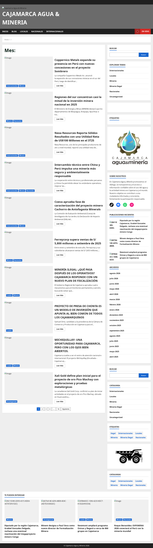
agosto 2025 (115, 336)
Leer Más (60, 85)
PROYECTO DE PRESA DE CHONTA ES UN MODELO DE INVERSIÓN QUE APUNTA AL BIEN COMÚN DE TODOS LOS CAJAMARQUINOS (28, 317)
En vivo (145, 31)
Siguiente (65, 409)
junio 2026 (114, 284)
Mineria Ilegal (116, 86)
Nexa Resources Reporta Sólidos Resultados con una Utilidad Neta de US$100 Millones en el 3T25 (28, 142)
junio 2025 (114, 346)
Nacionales (37, 31)
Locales (24, 31)
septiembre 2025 (117, 330)
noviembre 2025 (117, 320)
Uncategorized (12, 401)
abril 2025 (114, 357)
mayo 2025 (114, 351)
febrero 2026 (115, 304)
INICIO (5, 31)
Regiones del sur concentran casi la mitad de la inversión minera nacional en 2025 (28, 108)
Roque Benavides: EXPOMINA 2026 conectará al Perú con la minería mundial (129, 528)
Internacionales (54, 31)
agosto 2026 (115, 273)
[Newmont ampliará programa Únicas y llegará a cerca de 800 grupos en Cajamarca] (95, 511)
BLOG (14, 31)
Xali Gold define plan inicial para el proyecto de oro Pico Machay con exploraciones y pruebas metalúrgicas (28, 388)
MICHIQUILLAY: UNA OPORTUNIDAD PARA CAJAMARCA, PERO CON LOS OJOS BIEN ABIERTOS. (28, 352)
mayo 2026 (114, 289)
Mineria (22, 86)
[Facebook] (118, 205)
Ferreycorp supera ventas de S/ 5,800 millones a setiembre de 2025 (28, 247)
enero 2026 (114, 310)
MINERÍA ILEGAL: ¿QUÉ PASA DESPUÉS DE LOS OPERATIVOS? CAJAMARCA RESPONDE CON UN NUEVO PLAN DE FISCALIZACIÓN (28, 282)
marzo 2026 (115, 299)
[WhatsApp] (125, 205)
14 (58, 409)
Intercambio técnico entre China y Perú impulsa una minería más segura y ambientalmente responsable (28, 177)
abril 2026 (114, 294)
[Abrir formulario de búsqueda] (132, 31)
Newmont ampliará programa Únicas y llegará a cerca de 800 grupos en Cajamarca (133, 255)
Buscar (113, 48)
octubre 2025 (115, 325)
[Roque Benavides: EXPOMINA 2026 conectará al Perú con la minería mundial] (131, 511)
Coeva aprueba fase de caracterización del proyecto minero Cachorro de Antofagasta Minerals (28, 212)
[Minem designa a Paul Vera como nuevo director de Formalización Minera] (58, 511)
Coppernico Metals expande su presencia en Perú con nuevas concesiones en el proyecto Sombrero (28, 73)
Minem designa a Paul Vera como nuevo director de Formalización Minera (132, 241)
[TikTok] (112, 205)
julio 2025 (114, 341)
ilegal (113, 433)
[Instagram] (132, 205)
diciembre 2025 (116, 315)
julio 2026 (114, 278)
